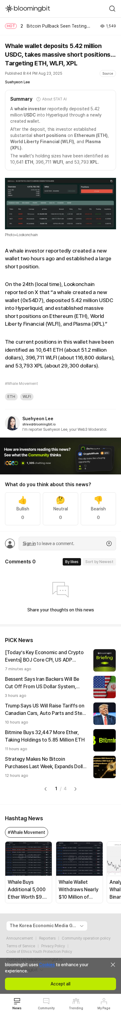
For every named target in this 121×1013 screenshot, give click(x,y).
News (16, 1008)
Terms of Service (20, 946)
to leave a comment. (48, 543)
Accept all (60, 983)
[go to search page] (112, 8)
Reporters (47, 938)
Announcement (19, 938)
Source (107, 73)
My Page (103, 1008)
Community (46, 1008)
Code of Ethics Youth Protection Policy (39, 951)
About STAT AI (54, 99)
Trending (76, 1008)
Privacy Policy (53, 946)
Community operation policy (86, 938)
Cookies (47, 964)
